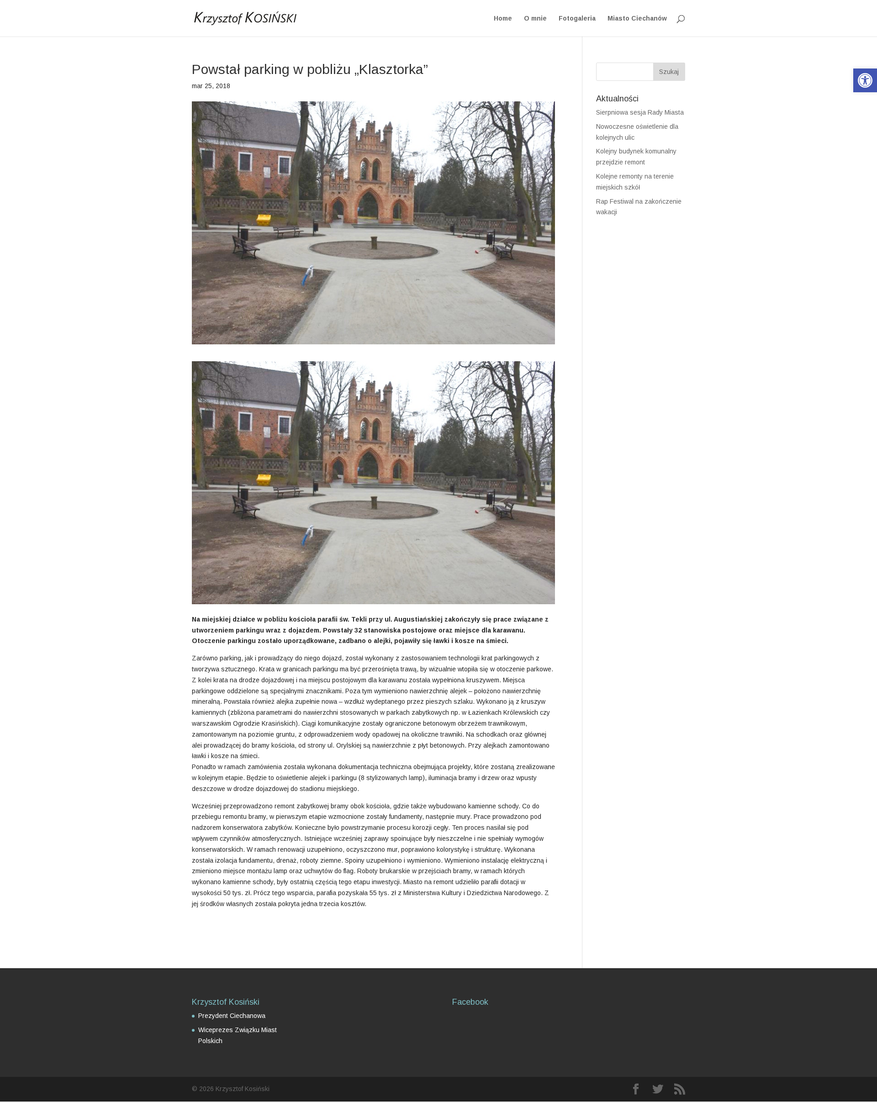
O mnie (535, 18)
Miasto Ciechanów (637, 18)
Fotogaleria (577, 18)
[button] (865, 80)
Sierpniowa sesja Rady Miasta (640, 112)
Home (503, 18)
